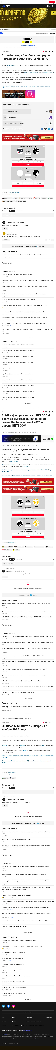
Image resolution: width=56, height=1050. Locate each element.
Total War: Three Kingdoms (31, 72)
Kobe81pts (9, 233)
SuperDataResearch (11, 194)
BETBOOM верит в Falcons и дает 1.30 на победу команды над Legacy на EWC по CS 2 (24, 669)
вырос (24, 750)
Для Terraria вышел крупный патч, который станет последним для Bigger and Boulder (23, 293)
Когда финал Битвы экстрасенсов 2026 (12, 970)
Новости (9, 47)
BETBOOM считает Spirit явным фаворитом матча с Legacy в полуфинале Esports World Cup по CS (27, 636)
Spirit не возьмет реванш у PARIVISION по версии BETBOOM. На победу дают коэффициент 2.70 (27, 611)
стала (42, 745)
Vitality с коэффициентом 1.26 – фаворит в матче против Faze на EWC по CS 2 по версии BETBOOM (27, 686)
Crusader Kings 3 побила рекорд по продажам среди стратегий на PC (25, 47)
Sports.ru (5, 1034)
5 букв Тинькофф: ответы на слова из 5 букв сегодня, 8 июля (17, 362)
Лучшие (12, 211)
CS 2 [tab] (1, 33)
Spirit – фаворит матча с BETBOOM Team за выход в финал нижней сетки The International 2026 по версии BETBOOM (33, 407)
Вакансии (14, 1017)
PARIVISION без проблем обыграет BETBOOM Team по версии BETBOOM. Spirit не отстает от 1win (27, 617)
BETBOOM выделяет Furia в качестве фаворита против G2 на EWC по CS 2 (21, 681)
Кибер (3, 47)
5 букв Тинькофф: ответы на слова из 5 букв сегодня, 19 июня (18, 397)
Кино (6, 718)
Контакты (4, 1025)
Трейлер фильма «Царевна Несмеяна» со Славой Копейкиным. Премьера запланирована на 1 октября (26, 914)
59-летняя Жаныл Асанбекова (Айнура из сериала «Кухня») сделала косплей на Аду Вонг (25, 907)
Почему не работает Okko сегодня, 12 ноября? (14, 987)
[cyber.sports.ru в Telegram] (3, 1006)
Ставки (6, 407)
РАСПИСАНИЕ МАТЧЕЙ (5, 29)
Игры (6, 47)
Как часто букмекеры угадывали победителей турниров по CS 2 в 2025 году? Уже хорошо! (27, 475)
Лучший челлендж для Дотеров (15, 222)
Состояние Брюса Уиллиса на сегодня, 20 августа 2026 (16, 895)
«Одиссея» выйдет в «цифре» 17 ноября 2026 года (22, 718)
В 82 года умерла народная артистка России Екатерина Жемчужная (19, 940)
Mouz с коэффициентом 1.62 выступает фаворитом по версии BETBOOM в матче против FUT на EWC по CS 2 (28, 662)
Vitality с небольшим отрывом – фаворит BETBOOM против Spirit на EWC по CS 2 (23, 655)
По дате (4, 211)
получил (22, 745)
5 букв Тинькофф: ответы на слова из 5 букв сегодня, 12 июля (18, 344)
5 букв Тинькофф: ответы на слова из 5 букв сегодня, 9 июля (17, 356)
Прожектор (29, 1017)
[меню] (52, 6)
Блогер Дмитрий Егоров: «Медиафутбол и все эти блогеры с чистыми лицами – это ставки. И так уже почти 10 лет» (27, 707)
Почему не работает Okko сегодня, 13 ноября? (14, 981)
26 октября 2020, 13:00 (12, 234)
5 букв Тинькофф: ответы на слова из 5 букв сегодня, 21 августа (18, 299)
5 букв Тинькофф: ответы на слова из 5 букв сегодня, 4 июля (17, 379)
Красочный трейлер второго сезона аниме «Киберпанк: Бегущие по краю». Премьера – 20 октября (28, 901)
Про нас (3, 1017)
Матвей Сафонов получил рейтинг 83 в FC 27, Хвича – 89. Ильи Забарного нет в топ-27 (24, 305)
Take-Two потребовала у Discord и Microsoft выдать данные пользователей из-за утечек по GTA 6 (27, 280)
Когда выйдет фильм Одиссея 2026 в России (13, 952)
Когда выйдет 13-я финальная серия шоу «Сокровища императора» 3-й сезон (22, 946)
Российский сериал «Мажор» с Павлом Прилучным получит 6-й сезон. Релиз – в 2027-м (25, 920)
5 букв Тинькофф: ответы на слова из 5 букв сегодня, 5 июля (17, 374)
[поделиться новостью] (52, 51)
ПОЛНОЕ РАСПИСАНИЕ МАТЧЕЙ (28, 45)
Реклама (14, 1021)
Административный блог (18, 1025)
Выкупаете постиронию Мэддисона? (17, 104)
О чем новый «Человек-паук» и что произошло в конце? (16, 839)
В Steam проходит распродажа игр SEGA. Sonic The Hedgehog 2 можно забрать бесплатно (25, 255)
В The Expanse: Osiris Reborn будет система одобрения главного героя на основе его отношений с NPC (27, 330)
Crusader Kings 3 (11, 65)
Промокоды (49, 1017)
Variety (8, 774)
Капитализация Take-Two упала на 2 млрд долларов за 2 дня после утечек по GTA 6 (24, 312)
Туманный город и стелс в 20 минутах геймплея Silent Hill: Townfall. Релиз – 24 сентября (24, 317)
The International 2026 (7, 464)
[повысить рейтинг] (46, 240)
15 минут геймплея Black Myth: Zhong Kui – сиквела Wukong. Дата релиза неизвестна (24, 323)
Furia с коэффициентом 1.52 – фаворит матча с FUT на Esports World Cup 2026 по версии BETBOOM (27, 642)
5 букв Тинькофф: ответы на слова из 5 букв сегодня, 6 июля (17, 368)
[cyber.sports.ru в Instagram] (14, 1006)
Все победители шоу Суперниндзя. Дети (12, 958)
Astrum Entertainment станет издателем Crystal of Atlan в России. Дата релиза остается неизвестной (24, 287)
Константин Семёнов (14, 192)
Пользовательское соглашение (33, 1021)
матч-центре (14, 461)
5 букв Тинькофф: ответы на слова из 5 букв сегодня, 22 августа (18, 274)
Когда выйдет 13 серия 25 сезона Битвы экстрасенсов (16, 976)
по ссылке (26, 466)
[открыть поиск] (44, 6)
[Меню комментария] (53, 234)
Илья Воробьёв (11, 542)
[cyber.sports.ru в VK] (8, 1006)
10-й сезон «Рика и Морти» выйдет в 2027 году (14, 926)
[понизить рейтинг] (52, 240)
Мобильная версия (28, 1012)
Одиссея (4, 745)
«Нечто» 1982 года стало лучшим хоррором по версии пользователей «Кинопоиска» (24, 874)
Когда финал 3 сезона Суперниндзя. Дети (13, 964)
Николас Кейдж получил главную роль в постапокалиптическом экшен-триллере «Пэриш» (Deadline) (25, 832)
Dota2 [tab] (5, 33)
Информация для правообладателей (35, 1025)
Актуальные (19, 211)
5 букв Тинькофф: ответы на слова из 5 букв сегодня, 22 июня (18, 391)
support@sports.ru (27, 1030)
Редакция (4, 1021)
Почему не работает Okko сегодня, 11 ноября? (14, 993)
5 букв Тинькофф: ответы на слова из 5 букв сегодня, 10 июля (18, 350)
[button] (53, 234)
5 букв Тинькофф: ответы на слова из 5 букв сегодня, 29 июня (18, 385)
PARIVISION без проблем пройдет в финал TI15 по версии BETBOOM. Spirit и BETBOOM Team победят (26, 604)
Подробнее (36, 1038)
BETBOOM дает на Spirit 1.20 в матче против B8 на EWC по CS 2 (18, 692)
